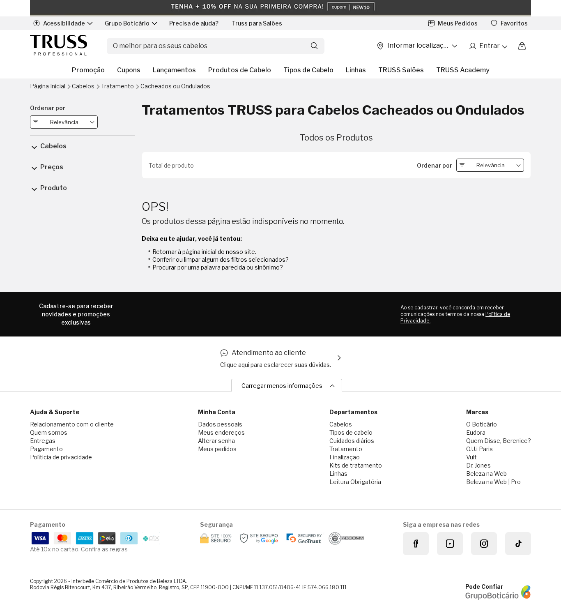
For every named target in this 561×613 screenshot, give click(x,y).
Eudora (475, 432)
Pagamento (46, 448)
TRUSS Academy (463, 70)
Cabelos (84, 86)
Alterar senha (216, 440)
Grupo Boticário (127, 23)
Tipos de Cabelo (308, 70)
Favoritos (514, 23)
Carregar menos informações (281, 385)
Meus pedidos (217, 448)
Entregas (42, 440)
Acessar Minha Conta (488, 46)
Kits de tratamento (355, 465)
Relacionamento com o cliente (72, 424)
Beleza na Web (486, 473)
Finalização (344, 457)
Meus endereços (221, 432)
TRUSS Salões (401, 70)
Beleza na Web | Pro (493, 481)
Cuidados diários (351, 440)
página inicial (199, 251)
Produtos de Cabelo (239, 70)
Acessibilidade (64, 23)
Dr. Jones (478, 465)
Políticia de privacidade (61, 457)
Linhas (356, 70)
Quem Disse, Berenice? (498, 440)
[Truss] (58, 46)
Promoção (88, 70)
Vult (471, 457)
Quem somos (48, 432)
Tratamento (118, 86)
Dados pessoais (220, 424)
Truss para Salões (257, 23)
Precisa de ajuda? (193, 23)
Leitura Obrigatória (355, 481)
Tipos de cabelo (350, 432)
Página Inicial (48, 86)
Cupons (128, 70)
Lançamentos (174, 70)
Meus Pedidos (458, 23)
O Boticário (481, 424)
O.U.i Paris (479, 448)
